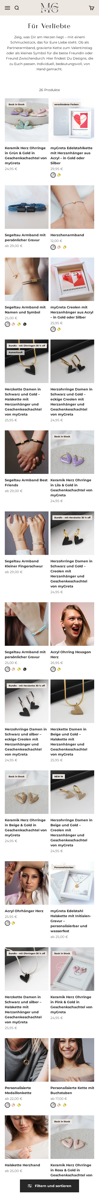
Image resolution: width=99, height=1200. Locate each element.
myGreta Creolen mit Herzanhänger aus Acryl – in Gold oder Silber (71, 312)
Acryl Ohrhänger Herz (24, 911)
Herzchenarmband (67, 235)
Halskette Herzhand (22, 1165)
